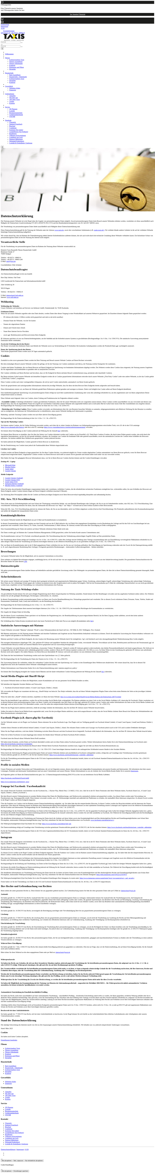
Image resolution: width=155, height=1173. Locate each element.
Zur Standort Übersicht (77, 14)
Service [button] (7, 107)
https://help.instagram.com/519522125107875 (111, 874)
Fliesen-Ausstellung (11, 1050)
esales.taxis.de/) (99, 230)
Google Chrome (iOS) (12, 480)
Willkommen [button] (9, 54)
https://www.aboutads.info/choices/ (12, 427)
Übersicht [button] (12, 122)
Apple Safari (9, 469)
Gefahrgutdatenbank (12, 1113)
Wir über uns (9, 1093)
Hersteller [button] (12, 69)
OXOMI (8, 1115)
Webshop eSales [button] (14, 88)
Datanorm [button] (12, 90)
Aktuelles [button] (12, 96)
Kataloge (8, 1054)
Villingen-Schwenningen (13, 1136)
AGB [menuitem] (3, 28)
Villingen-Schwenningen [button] (17, 135)
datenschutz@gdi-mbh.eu (14, 295)
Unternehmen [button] (9, 94)
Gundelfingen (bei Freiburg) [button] (18, 132)
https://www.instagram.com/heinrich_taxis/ (15, 782)
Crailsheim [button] (12, 128)
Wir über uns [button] (13, 98)
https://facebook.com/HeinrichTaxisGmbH (15, 778)
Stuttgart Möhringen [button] (16, 139)
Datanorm (8, 1083)
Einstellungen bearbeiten (9, 1040)
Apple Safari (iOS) (11, 482)
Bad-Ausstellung (10, 1066)
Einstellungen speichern (21, 1171)
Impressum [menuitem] (4, 26)
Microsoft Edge (10, 465)
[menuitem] (7, 31)
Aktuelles (8, 1092)
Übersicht (8, 1123)
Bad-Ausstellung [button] (14, 75)
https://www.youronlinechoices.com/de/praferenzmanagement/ (64, 427)
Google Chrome (10, 471)
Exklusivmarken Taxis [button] (16, 60)
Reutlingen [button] (13, 134)
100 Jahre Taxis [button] (14, 99)
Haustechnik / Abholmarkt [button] (18, 77)
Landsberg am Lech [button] (16, 137)
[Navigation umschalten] (2, 44)
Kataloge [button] (12, 65)
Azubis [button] (11, 101)
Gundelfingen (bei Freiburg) (14, 1133)
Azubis (7, 1097)
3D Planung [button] (13, 109)
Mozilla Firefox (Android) (13, 485)
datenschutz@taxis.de (128, 891)
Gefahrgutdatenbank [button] (16, 115)
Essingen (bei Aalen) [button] (16, 130)
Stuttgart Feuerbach (11, 1125)
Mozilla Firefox (10, 467)
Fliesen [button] (7, 58)
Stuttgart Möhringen (11, 1140)
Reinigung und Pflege (12, 1056)
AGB (27, 1149)
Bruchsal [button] (12, 126)
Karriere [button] (12, 103)
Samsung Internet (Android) (14, 484)
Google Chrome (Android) (14, 478)
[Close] (2, 1169)
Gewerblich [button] (9, 86)
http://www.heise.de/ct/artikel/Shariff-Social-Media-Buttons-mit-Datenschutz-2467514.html (90, 697)
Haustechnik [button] (9, 73)
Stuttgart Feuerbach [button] (15, 124)
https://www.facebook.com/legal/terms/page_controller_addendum (71, 755)
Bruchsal (8, 1127)
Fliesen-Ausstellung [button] (15, 62)
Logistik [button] (12, 111)
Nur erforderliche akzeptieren (34, 1160)
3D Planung (9, 1107)
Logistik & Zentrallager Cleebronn (16, 1144)
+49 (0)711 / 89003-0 (18, 33)
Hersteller (8, 1058)
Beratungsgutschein (11, 1111)
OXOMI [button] (12, 116)
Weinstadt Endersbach (12, 1142)
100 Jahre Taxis (10, 1095)
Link (25, 561)
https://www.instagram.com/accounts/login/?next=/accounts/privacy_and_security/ (107, 878)
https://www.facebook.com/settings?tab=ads (56, 824)
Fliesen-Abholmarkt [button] (16, 63)
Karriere (8, 1099)
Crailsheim (8, 1129)
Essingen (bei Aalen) (12, 1131)
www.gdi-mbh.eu (12, 297)
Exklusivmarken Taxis (12, 1048)
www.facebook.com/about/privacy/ (102, 820)
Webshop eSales (10, 1081)
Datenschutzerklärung (8, 1149)
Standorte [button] (8, 120)
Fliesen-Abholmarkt (11, 1052)
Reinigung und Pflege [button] (16, 67)
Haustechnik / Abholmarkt (14, 1068)
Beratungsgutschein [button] (15, 113)
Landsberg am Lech (11, 1138)
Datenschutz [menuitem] (5, 24)
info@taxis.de (5, 33)
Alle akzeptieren (6, 1160)
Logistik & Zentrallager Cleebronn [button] (20, 143)
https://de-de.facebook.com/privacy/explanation (16, 744)
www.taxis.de (59, 230)
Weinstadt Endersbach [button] (16, 141)
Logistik (8, 1109)
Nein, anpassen (18, 1160)
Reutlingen (8, 1134)
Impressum (134, 771)
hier (59, 431)
